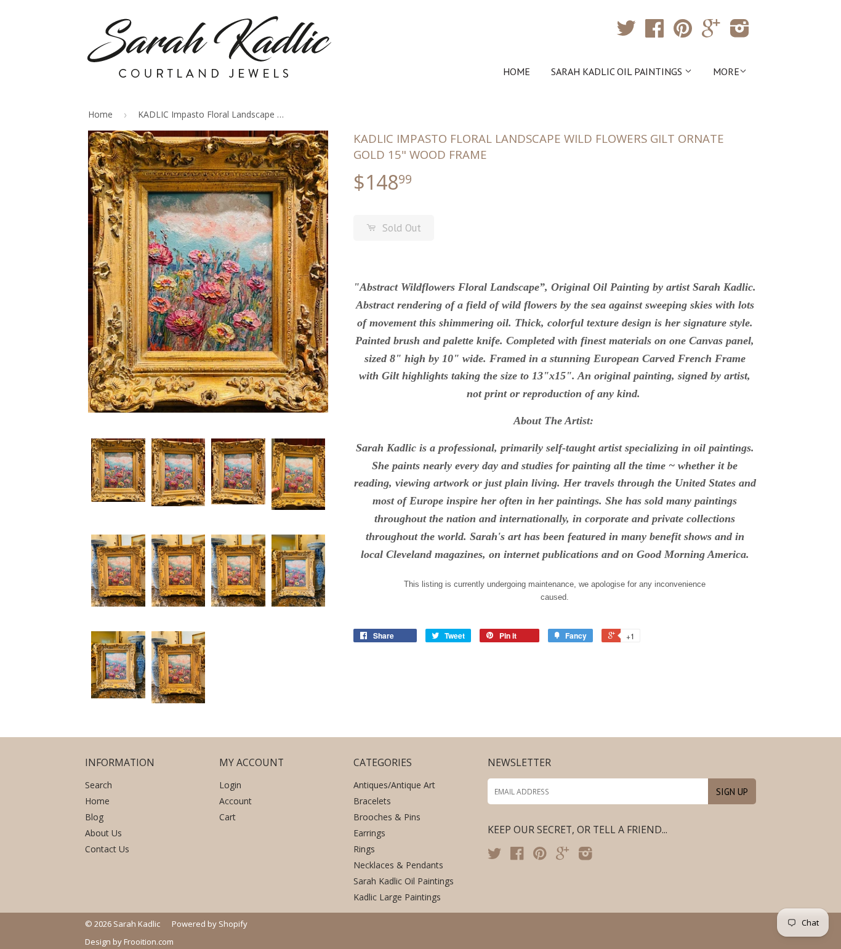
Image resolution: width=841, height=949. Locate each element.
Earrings (369, 833)
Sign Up (732, 792)
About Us (103, 833)
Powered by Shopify (209, 923)
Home (516, 71)
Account (235, 801)
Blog (94, 817)
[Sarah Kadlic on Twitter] (626, 32)
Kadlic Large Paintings (397, 897)
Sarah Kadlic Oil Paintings (618, 71)
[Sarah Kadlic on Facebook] (654, 32)
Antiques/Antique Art (394, 785)
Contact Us (107, 849)
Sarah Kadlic (136, 923)
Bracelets (372, 801)
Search (98, 785)
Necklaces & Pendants (398, 865)
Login (230, 785)
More (726, 71)
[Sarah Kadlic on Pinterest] (683, 32)
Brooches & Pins (386, 817)
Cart (227, 817)
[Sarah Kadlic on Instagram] (740, 32)
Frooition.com (149, 941)
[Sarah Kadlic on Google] (711, 32)
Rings (364, 849)
